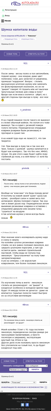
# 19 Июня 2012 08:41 (9, 232)
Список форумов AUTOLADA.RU (13, 36)
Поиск (34, 399)
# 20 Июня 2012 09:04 (9, 310)
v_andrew (25, 110)
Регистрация (10, 10)
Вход (7, 16)
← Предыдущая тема (10, 39)
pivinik (25, 168)
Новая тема (11, 54)
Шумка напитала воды (19, 30)
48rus (25, 227)
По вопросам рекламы (20, 399)
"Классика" (32, 36)
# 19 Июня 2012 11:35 (9, 278)
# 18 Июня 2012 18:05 (9, 115)
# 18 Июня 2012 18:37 (9, 174)
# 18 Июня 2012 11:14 (9, 69)
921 (25, 63)
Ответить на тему (36, 54)
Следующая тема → (28, 39)
